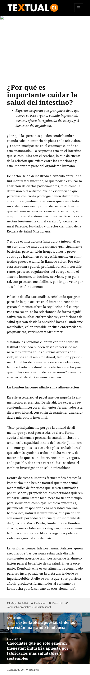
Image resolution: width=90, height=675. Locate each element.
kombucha (13, 607)
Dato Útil (57, 603)
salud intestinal (42, 607)
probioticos (26, 607)
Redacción (40, 603)
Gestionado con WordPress (23, 669)
